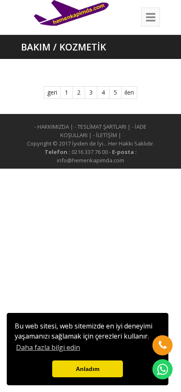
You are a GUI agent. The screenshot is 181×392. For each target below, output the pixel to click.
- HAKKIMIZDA (52, 126)
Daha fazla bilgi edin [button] (48, 347)
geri (52, 92)
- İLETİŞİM (105, 135)
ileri (129, 92)
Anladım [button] (87, 369)
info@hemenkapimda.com (90, 160)
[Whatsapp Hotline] (162, 369)
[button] (162, 345)
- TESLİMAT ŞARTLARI (100, 126)
